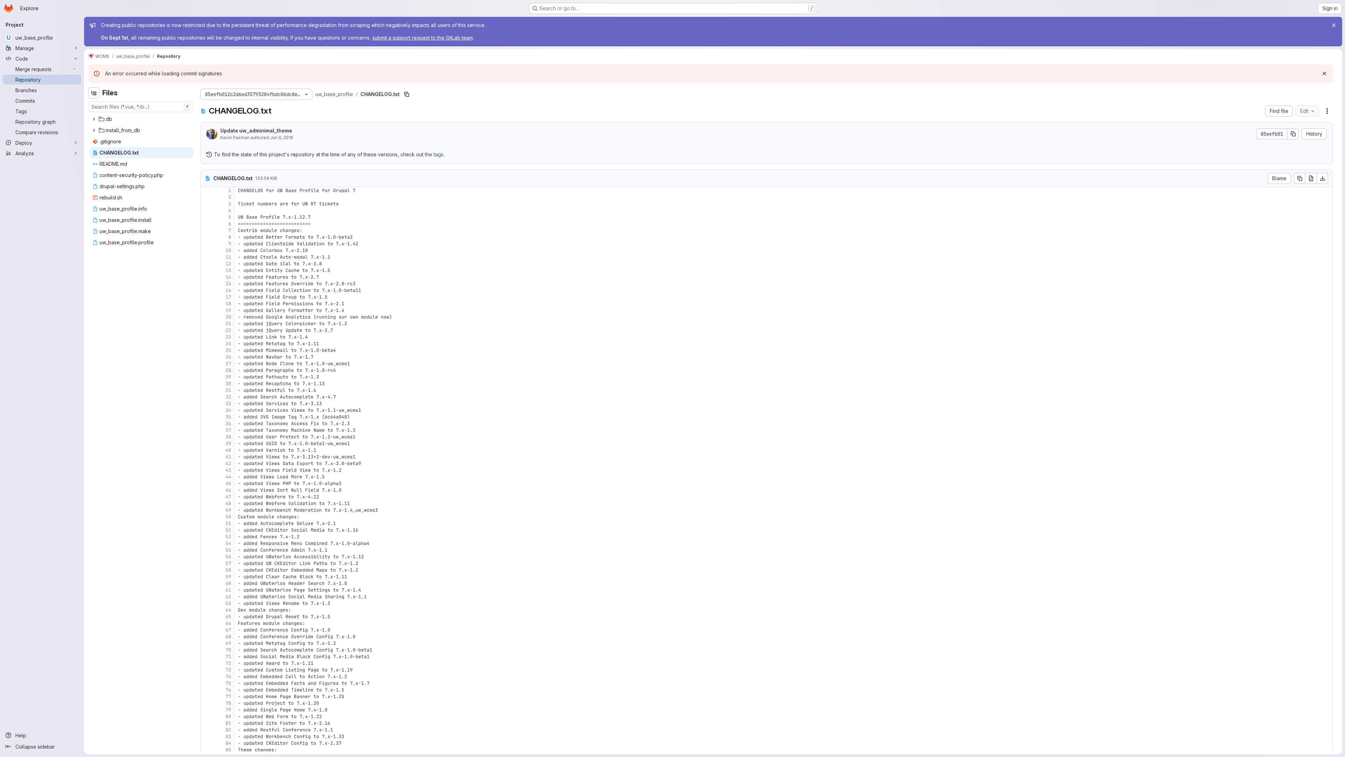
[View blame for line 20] (207, 317)
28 (228, 370)
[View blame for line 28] (207, 370)
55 (228, 550)
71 (228, 657)
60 (228, 583)
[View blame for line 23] (207, 337)
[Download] (1322, 178)
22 (228, 330)
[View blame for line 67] (207, 630)
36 (228, 424)
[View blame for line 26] (207, 357)
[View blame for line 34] (207, 410)
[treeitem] (141, 119)
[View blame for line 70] (207, 650)
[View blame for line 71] (207, 656)
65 (228, 617)
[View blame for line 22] (207, 330)
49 (228, 510)
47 (228, 497)
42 (228, 463)
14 (228, 277)
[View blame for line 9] (207, 243)
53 (228, 537)
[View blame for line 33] (207, 403)
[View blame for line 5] (207, 217)
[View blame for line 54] (207, 543)
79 (228, 710)
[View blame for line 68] (207, 636)
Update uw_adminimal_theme (256, 131)
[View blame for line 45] (207, 483)
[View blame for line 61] (207, 590)
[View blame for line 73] (207, 670)
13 (228, 270)
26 (228, 357)
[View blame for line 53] (207, 536)
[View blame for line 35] (207, 417)
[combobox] (140, 106)
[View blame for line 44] (207, 476)
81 (228, 723)
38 (228, 437)
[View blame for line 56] (207, 556)
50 (228, 517)
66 (228, 623)
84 (228, 743)
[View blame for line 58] (207, 570)
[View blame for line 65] (207, 616)
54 (228, 543)
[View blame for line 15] (207, 283)
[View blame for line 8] (207, 237)
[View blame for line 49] (207, 510)
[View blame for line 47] (207, 496)
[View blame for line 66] (207, 623)
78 (228, 703)
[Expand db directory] (94, 119)
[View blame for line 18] (207, 303)
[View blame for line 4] (207, 210)
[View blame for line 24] (207, 343)
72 (228, 663)
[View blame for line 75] (207, 683)
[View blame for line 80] (207, 716)
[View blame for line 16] (207, 290)
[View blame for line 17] (207, 297)
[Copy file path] (406, 94)
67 (228, 630)
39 (228, 443)
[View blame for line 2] (207, 197)
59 (228, 577)
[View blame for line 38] (207, 437)
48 (228, 503)
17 (228, 297)
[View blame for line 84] (207, 743)
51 (228, 523)
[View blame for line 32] (207, 397)
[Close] (1334, 25)
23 (228, 337)
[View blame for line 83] (207, 736)
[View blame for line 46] (207, 490)
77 (228, 697)
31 (228, 390)
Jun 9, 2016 (281, 137)
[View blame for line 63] (207, 603)
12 (228, 264)
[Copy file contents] (1299, 178)
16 (228, 290)
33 (228, 404)
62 (228, 597)
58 (228, 570)
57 (228, 563)
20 (228, 317)
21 (228, 324)
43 (228, 470)
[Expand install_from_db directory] (94, 130)
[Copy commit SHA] (1293, 133)
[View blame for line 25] (207, 350)
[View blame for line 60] (207, 583)
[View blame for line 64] (207, 610)
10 (228, 250)
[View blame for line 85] (207, 749)
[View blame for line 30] (207, 383)
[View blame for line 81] (207, 723)
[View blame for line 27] (207, 363)
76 (228, 690)
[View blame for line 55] (207, 550)
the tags (434, 154)
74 (228, 677)
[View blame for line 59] (207, 576)
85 (228, 750)
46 (228, 490)
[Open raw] (1311, 178)
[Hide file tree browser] (93, 92)
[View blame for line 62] (207, 596)
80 (228, 717)
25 (228, 350)
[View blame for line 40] (207, 450)
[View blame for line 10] (207, 250)
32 (228, 397)
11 (228, 257)
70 (228, 650)
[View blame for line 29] (207, 377)
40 (228, 450)
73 (228, 670)
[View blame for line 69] (207, 643)
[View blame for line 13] (207, 270)
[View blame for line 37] (207, 430)
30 (228, 384)
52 (228, 530)
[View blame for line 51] (207, 523)
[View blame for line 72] (207, 663)
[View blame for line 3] (207, 203)
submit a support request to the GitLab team (422, 38)
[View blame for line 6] (207, 223)
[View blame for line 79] (207, 710)
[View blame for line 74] (207, 676)
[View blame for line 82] (207, 730)
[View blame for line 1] (207, 190)
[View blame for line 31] (207, 390)
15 (228, 284)
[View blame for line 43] (207, 470)
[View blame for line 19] (207, 310)
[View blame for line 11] (207, 257)
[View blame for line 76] (207, 690)
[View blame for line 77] (207, 696)
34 (228, 410)
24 (228, 344)
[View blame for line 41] (207, 456)
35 (228, 417)
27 (228, 364)
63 (228, 603)
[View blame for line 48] (207, 503)
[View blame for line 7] (207, 230)
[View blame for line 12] (207, 263)
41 (228, 457)
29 (228, 377)
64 (228, 610)
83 (228, 736)
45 (228, 483)
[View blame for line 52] (207, 530)
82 (228, 730)
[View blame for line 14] (207, 277)
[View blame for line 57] (207, 563)
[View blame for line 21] (207, 323)
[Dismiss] (1324, 73)
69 (228, 643)
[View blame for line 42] (207, 463)
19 (228, 310)
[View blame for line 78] (207, 703)
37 (228, 430)
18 (228, 304)
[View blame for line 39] (207, 443)
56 (228, 557)
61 (228, 590)
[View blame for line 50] (207, 516)
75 (228, 683)
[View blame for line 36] (207, 423)
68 (228, 637)
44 (228, 477)
